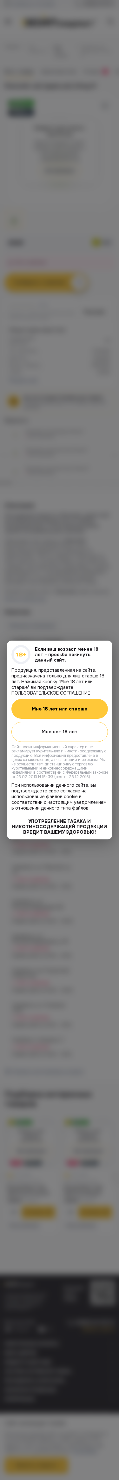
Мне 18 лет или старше (59, 709)
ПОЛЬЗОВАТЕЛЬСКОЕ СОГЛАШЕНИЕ (50, 693)
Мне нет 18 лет (59, 732)
